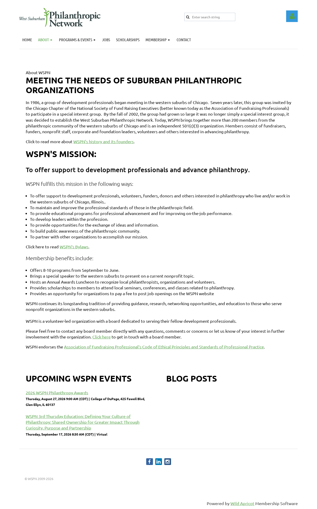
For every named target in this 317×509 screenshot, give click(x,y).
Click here (101, 336)
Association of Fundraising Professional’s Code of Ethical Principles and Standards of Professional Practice (164, 346)
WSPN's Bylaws (74, 246)
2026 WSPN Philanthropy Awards (57, 392)
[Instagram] (167, 461)
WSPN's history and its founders (103, 141)
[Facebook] (149, 461)
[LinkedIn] (158, 461)
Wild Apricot (242, 503)
